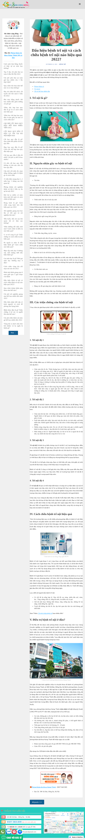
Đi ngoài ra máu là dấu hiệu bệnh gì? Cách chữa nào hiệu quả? (13, 245)
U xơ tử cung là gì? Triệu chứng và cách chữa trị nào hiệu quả (13, 237)
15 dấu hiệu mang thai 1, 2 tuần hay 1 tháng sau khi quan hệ (13, 181)
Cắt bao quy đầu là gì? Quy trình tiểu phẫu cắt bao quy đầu (13, 141)
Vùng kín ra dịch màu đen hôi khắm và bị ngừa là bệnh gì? (13, 326)
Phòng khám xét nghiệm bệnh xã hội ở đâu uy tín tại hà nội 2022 (13, 189)
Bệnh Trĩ (62, 64)
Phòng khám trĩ (39, 86)
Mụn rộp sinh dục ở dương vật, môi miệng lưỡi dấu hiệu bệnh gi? (13, 253)
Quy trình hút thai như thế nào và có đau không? (13, 87)
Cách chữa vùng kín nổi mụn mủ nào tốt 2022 (13, 267)
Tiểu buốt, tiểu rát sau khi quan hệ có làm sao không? (13, 221)
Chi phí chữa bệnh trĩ (45, 613)
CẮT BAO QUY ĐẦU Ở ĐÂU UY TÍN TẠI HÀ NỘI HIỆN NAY (13, 133)
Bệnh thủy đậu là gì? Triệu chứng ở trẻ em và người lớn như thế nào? (13, 312)
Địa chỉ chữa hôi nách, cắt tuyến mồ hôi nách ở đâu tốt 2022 (13, 94)
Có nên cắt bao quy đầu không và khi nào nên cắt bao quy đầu (13, 165)
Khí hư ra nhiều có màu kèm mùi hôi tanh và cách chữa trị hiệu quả (13, 197)
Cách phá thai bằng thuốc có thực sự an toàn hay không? (13, 66)
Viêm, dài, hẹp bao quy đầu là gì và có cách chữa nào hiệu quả (13, 110)
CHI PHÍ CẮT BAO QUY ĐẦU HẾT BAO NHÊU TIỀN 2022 (13, 125)
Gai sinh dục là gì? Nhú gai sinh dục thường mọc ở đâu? (13, 261)
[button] (80, 4)
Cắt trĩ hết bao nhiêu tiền (42, 91)
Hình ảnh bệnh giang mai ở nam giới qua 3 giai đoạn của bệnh (13, 274)
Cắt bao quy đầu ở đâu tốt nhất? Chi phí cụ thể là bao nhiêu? (13, 157)
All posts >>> (37, 802)
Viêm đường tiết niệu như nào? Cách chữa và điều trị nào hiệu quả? (13, 229)
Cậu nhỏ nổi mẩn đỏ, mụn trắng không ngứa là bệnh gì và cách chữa (13, 173)
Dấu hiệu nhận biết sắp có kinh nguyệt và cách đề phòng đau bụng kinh (13, 304)
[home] (16, 4)
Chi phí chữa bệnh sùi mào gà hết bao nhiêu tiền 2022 (13, 319)
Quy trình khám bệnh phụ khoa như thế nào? (13, 289)
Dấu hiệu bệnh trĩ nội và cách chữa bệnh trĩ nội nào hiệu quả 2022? (13, 282)
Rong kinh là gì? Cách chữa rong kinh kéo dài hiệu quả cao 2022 (13, 205)
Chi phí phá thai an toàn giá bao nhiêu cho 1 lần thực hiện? (13, 80)
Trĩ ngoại (37, 89)
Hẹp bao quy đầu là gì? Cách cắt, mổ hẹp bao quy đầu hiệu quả (13, 149)
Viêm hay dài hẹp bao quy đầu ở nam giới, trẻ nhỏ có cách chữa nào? (13, 117)
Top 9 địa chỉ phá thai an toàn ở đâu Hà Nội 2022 (13, 73)
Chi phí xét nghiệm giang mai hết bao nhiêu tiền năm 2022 (13, 296)
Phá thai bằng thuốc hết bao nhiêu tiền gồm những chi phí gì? (13, 102)
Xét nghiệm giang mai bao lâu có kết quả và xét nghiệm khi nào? (13, 213)
